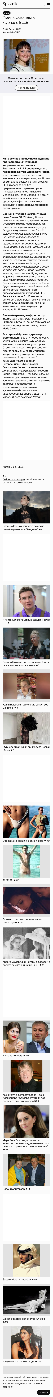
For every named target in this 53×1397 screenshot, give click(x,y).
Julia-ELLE (17, 467)
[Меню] (48, 4)
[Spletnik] (10, 4)
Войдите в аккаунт (14, 479)
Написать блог (27, 88)
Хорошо (44, 1392)
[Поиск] (43, 4)
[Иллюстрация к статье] (26, 55)
